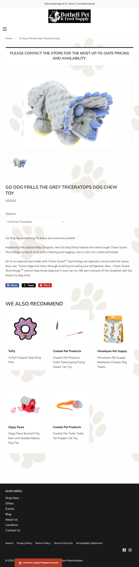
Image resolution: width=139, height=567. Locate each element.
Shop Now (12, 498)
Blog (8, 514)
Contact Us (12, 530)
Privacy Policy (24, 543)
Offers (9, 503)
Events (9, 508)
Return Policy (42, 543)
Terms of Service (63, 543)
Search (9, 543)
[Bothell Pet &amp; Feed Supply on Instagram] (130, 550)
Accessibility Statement (89, 543)
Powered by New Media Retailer (65, 560)
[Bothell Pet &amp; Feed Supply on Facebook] (124, 550)
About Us (11, 519)
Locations (11, 525)
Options (10, 213)
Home (8, 38)
